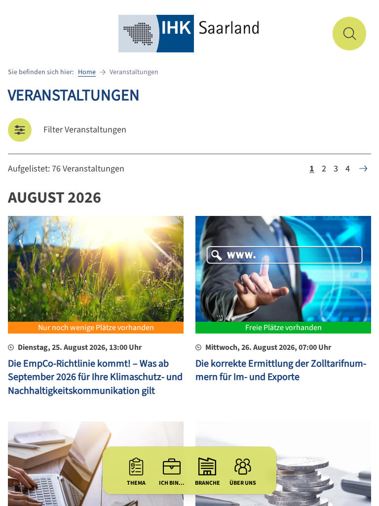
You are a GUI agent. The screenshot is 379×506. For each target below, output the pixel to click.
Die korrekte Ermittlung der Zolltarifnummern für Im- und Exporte (280, 370)
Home (87, 72)
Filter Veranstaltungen (84, 130)
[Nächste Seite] (363, 168)
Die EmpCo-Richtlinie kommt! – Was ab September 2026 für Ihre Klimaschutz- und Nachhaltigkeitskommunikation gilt (95, 377)
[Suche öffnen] (349, 33)
